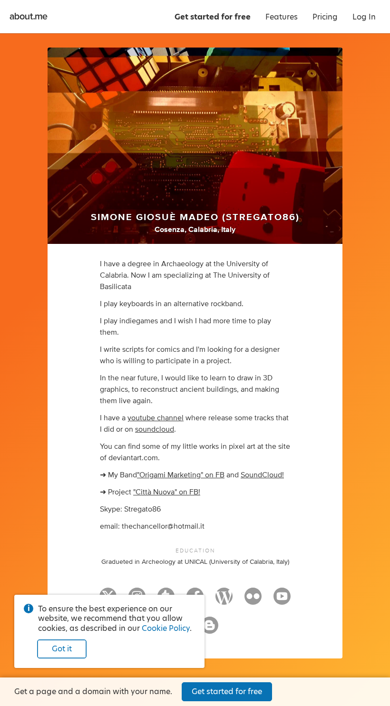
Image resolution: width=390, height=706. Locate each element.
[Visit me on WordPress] (224, 600)
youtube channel (155, 418)
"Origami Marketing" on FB (180, 475)
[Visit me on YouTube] (282, 600)
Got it (62, 648)
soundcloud (154, 429)
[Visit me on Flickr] (253, 600)
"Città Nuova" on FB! (166, 492)
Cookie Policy (166, 628)
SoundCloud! (262, 475)
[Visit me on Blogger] (209, 629)
